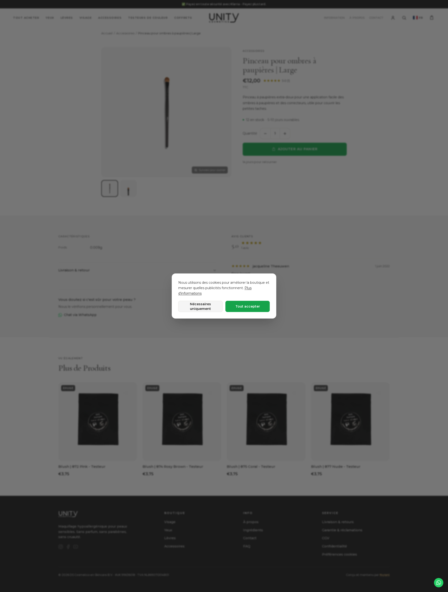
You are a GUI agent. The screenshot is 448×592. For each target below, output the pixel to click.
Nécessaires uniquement (200, 306)
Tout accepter (247, 306)
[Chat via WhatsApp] (438, 582)
